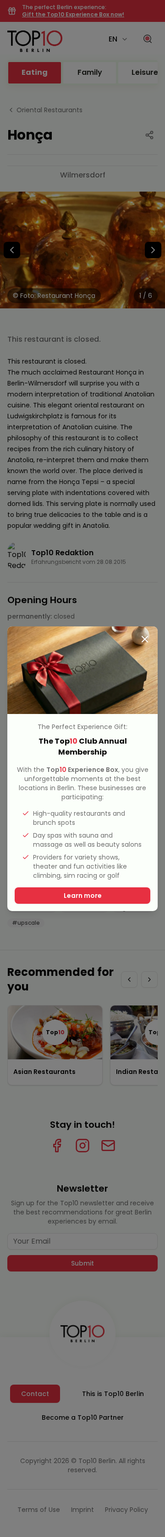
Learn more (83, 895)
